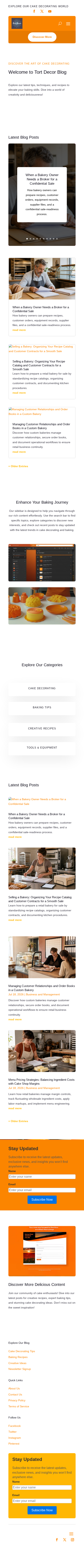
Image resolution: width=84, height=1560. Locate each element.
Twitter (12, 1431)
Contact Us (15, 1394)
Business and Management (43, 994)
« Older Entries (18, 466)
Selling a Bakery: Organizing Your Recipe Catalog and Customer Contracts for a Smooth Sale (39, 365)
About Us (14, 1388)
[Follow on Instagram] (72, 1540)
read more (19, 329)
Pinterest (13, 1443)
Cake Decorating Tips (21, 1351)
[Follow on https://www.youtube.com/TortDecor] (50, 11)
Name (12, 1171)
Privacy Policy (16, 1400)
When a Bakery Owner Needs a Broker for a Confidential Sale (42, 179)
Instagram (14, 1437)
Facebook (14, 1425)
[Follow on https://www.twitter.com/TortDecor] (42, 11)
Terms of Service (18, 1406)
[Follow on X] (65, 1540)
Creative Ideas (17, 1363)
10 (57, 238)
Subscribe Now (42, 1199)
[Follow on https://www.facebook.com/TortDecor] (34, 11)
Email (12, 1184)
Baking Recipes (18, 1357)
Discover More (42, 36)
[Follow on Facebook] (57, 1540)
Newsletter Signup (19, 1368)
